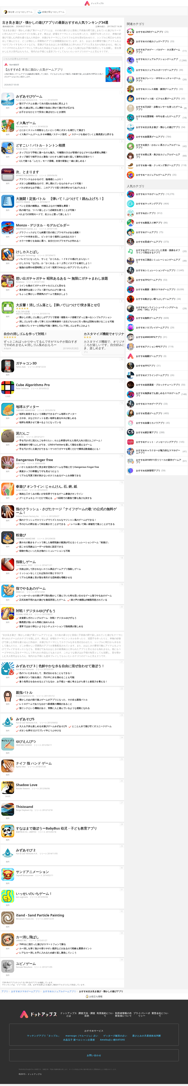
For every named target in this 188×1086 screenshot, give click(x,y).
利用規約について (105, 1014)
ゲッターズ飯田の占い (115, 1035)
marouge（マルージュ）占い (82, 1035)
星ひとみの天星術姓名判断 (146, 1035)
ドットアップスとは (68, 1014)
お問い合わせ (94, 1055)
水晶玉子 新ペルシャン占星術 (79, 1039)
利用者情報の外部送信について (123, 1014)
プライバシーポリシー (141, 1014)
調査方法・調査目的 (87, 1014)
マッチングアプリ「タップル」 (43, 1035)
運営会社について (160, 1014)
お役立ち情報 (95, 996)
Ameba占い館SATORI (112, 1039)
